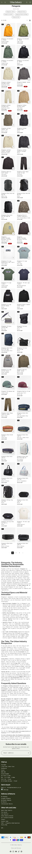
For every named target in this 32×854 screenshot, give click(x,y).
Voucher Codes (4, 821)
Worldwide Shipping (6, 800)
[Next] (23, 553)
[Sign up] (28, 753)
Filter (4, 20)
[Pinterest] (21, 851)
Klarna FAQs (4, 824)
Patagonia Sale (20, 728)
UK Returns (4, 802)
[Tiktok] (19, 851)
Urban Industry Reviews (7, 815)
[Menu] (2, 2)
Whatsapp (6, 789)
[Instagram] (13, 851)
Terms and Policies (16, 848)
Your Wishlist (4, 814)
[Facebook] (10, 851)
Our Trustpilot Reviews (7, 817)
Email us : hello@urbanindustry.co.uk (11, 787)
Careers (3, 819)
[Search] (5, 2)
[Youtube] (16, 851)
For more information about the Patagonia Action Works (15, 735)
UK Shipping (4, 796)
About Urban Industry (6, 810)
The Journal (4, 812)
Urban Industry (18, 844)
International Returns (7, 803)
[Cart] (30, 2)
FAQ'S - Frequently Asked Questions (10, 823)
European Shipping (5, 798)
